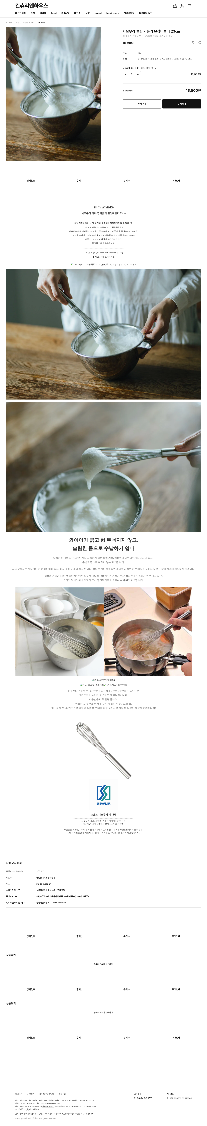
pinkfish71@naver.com (51, 1103)
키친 (33, 13)
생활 (87, 13)
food (54, 13)
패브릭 (77, 13)
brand (98, 13)
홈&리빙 (65, 13)
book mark (112, 13)
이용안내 (62, 1094)
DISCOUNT (145, 13)
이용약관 (31, 1094)
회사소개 (18, 1094)
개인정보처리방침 (46, 1094)
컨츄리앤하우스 (31, 5)
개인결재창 (129, 13)
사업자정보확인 (48, 1106)
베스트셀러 (20, 13)
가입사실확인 (89, 1114)
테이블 (43, 13)
